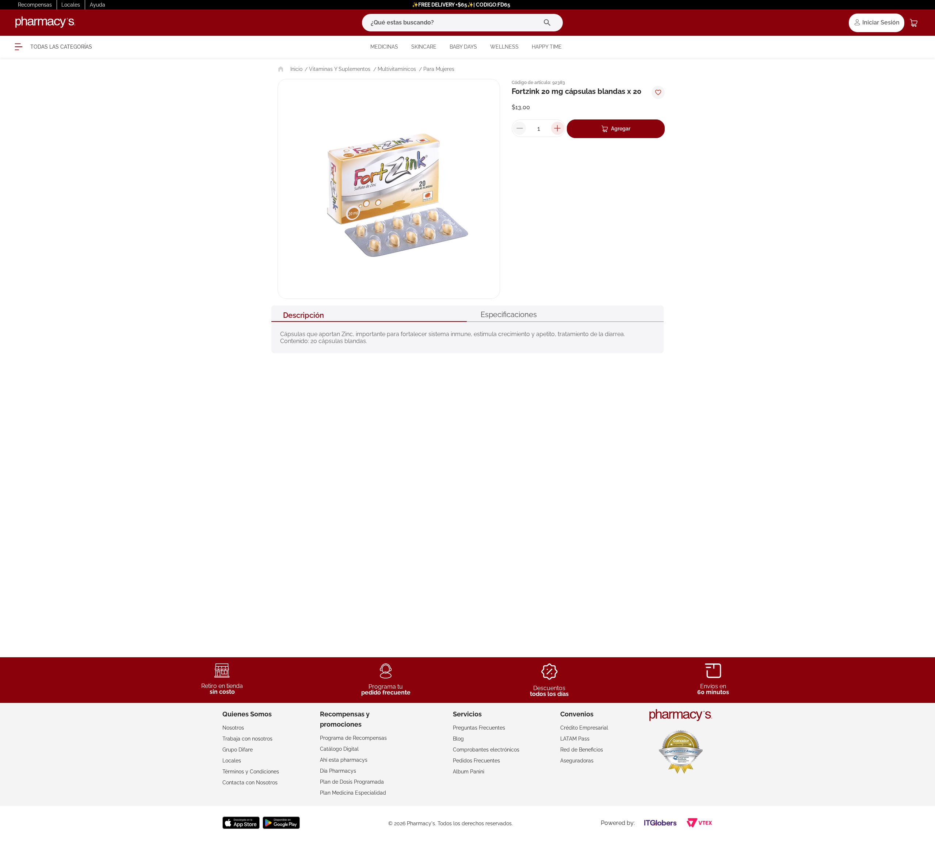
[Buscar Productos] (548, 22)
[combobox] (462, 22)
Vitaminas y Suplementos (339, 69)
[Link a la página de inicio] (289, 69)
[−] (519, 128)
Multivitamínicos (397, 69)
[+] (557, 128)
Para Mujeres (438, 69)
